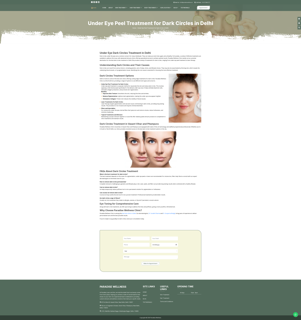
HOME (104, 8)
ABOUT (110, 8)
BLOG (175, 8)
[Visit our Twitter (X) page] (94, 2)
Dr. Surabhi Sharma (154, 213)
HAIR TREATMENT (135, 8)
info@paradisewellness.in (186, 2)
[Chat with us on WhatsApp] (295, 314)
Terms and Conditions (166, 301)
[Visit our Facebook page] (92, 2)
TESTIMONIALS (185, 8)
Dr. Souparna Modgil (169, 213)
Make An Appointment (150, 263)
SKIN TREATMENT (120, 8)
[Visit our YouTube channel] (98, 2)
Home (134, 28)
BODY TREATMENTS (150, 8)
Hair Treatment (164, 298)
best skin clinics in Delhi (129, 213)
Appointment (203, 8)
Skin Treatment (164, 295)
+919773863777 (206, 2)
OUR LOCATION (165, 8)
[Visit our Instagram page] (96, 2)
